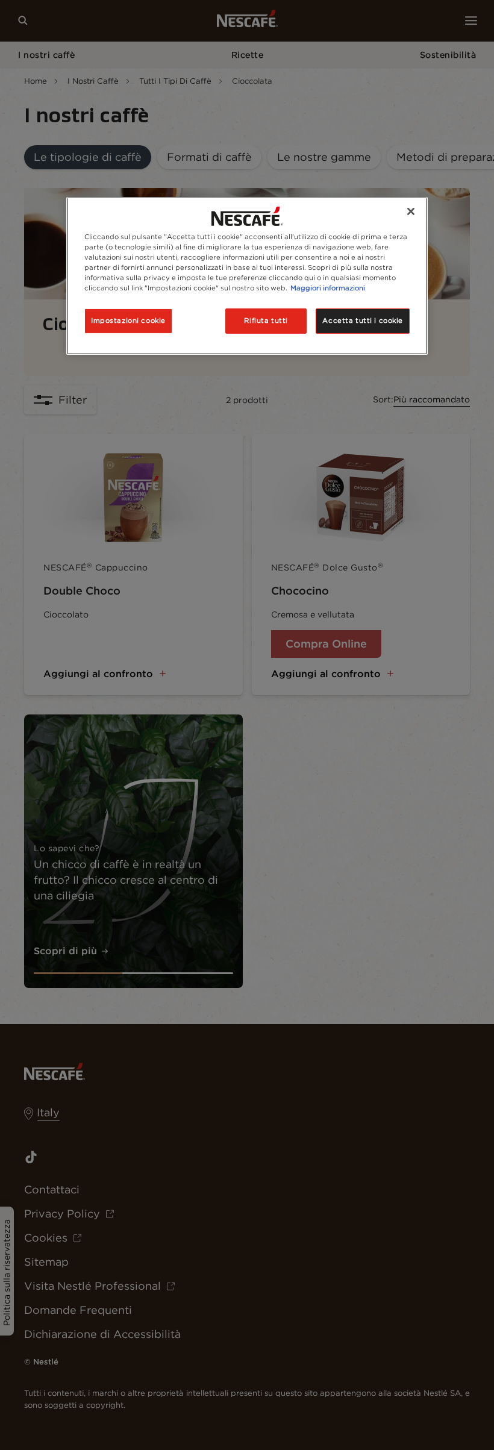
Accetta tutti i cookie (362, 320)
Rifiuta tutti (265, 320)
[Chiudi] (411, 211)
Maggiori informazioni (327, 288)
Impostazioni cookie (128, 320)
